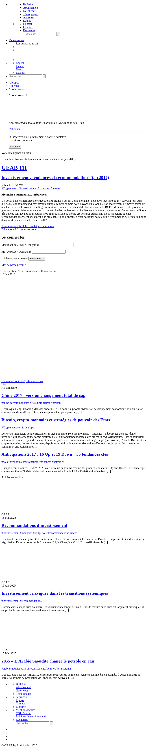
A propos (14, 82)
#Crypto (6, 188)
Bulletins (28, 4)
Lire (3, 384)
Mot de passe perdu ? (13, 264)
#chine (5, 402)
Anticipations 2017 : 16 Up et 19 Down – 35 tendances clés (54, 454)
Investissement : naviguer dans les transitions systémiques (54, 593)
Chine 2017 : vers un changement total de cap (43, 395)
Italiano (20, 66)
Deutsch (20, 69)
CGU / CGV (23, 713)
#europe (47, 402)
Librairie (28, 27)
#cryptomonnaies (19, 402)
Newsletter (29, 10)
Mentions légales (25, 709)
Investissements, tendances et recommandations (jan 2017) (55, 177)
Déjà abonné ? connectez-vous (18, 229)
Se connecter (37, 258)
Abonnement (30, 7)
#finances (45, 461)
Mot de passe (16, 251)
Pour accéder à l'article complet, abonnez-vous (27, 226)
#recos (73, 533)
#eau (23, 668)
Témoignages (30, 14)
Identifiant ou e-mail (20, 244)
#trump (57, 402)
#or (35, 533)
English (20, 62)
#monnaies (43, 188)
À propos (28, 17)
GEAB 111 (14, 168)
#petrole (55, 188)
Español (20, 72)
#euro (15, 188)
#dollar (5, 461)
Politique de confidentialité (31, 716)
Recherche (29, 30)
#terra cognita (63, 668)
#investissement (28, 188)
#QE (64, 461)
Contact (27, 23)
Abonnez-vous (17, 89)
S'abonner (14, 129)
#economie (18, 427)
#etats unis (36, 402)
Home (4, 159)
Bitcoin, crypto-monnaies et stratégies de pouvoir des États (55, 419)
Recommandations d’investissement (34, 525)
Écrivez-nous (48, 271)
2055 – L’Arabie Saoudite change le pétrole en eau (47, 661)
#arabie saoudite (10, 668)
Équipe (27, 20)
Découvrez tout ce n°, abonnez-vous (22, 381)
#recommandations (58, 533)
